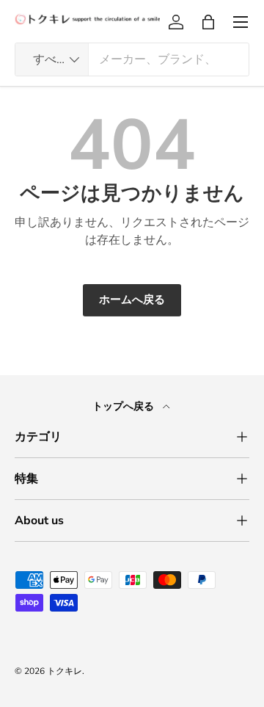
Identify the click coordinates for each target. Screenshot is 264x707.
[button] (208, 22)
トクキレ (64, 671)
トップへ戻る (124, 406)
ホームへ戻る (132, 299)
